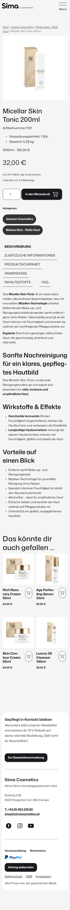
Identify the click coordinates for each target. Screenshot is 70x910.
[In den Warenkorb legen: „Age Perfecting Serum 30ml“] (62, 593)
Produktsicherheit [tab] (22, 264)
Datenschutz (13, 876)
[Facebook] (10, 826)
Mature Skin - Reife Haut (23, 230)
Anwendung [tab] (15, 273)
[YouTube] (32, 826)
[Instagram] (21, 826)
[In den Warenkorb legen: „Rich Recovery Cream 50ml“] (28, 593)
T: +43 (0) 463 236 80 (19, 809)
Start (6, 27)
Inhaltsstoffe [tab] (17, 282)
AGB (29, 876)
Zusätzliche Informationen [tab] (29, 255)
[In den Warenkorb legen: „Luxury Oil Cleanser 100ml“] (62, 656)
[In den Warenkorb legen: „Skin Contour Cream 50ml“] (28, 656)
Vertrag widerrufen (21, 867)
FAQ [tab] (45, 282)
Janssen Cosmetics (22, 27)
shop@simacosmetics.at (22, 814)
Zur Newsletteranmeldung (26, 757)
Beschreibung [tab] (17, 246)
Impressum (43, 876)
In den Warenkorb (37, 194)
